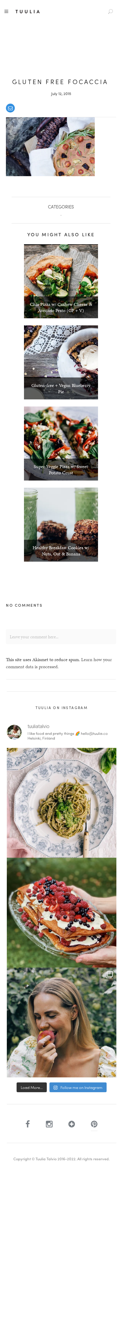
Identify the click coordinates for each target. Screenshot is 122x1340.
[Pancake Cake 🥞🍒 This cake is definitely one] (62, 913)
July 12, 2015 (61, 93)
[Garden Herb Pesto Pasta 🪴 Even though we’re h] (62, 803)
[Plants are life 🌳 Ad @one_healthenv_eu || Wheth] (62, 1022)
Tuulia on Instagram (62, 707)
